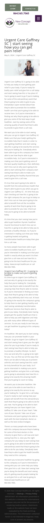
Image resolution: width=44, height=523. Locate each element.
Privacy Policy (31, 494)
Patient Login (13, 7)
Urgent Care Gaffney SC (25, 55)
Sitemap (20, 494)
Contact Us (30, 9)
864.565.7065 (21, 13)
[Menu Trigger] (38, 18)
